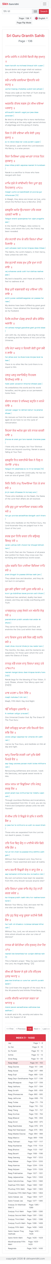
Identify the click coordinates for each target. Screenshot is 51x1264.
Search (43, 11)
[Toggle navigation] (45, 4)
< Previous (21, 1029)
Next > (37, 1029)
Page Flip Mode (24, 22)
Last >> (46, 1029)
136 (30, 1029)
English (42, 18)
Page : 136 (24, 18)
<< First (9, 1029)
